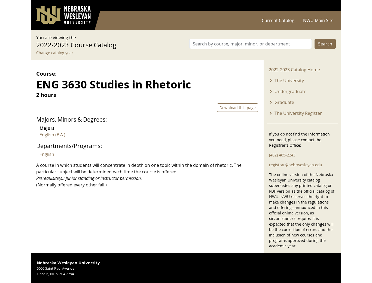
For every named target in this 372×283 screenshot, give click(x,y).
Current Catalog (278, 20)
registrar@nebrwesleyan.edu (295, 164)
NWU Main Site (318, 20)
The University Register (298, 113)
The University (289, 81)
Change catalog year (54, 52)
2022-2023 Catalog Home (294, 70)
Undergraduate (290, 91)
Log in (328, 5)
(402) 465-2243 (282, 155)
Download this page (237, 107)
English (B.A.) (52, 135)
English (46, 154)
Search (325, 44)
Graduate (284, 102)
